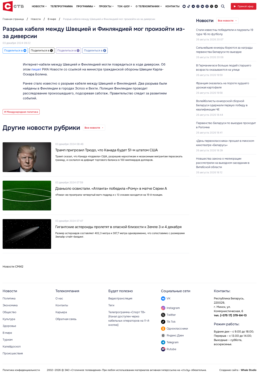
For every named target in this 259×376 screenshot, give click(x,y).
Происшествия (13, 353)
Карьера (61, 312)
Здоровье (9, 326)
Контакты (172, 6)
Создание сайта (228, 370)
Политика (9, 298)
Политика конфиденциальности (21, 370)
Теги (111, 305)
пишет (36, 69)
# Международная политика (21, 111)
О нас (59, 298)
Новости (36, 19)
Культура (9, 319)
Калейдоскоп (12, 346)
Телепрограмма (61, 6)
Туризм (8, 339)
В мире (52, 19)
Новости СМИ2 (13, 266)
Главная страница (13, 19)
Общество (9, 312)
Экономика (10, 305)
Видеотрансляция (120, 298)
